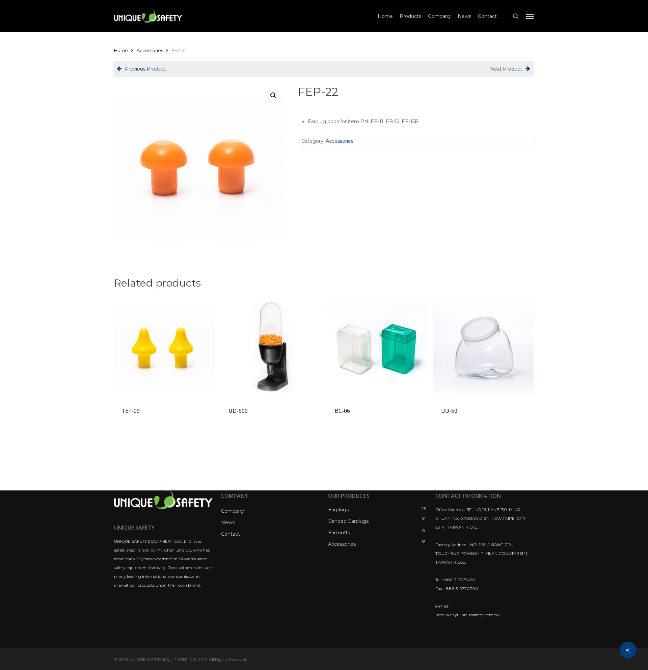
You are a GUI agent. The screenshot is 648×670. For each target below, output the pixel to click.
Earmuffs (339, 533)
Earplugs (338, 510)
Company (232, 511)
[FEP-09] (164, 347)
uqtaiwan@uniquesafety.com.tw (467, 614)
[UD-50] (483, 347)
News (228, 522)
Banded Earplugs (348, 521)
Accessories (150, 50)
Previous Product (145, 69)
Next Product (506, 69)
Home (121, 50)
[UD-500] (270, 347)
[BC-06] (376, 347)
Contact (230, 534)
